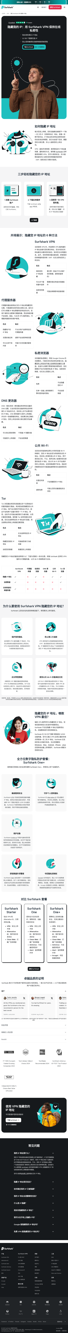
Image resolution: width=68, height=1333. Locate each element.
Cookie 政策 (59, 1328)
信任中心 (37, 1263)
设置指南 (53, 1284)
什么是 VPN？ (21, 1257)
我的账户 (44, 7)
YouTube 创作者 (39, 1284)
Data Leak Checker (56, 1273)
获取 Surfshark (34, 969)
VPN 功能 (20, 1260)
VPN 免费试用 (21, 1279)
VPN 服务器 (21, 1267)
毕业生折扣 (37, 1290)
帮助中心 (53, 1281)
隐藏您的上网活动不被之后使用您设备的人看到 (51, 363)
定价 (2, 1273)
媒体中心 (37, 1260)
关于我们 (37, 1257)
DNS (52, 1257)
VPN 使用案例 (21, 1263)
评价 (19, 1273)
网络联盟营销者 (38, 1281)
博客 (36, 1267)
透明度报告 (37, 1270)
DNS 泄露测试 (54, 1267)
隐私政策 (58, 1330)
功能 (8, 13)
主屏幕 (3, 13)
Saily (2, 1287)
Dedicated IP (21, 1270)
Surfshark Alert (5, 1263)
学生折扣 (37, 1287)
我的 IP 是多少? (55, 1260)
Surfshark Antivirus (6, 1267)
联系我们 (37, 1273)
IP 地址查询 (54, 1263)
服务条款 (64, 1330)
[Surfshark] (7, 7)
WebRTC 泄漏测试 (56, 1270)
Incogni (3, 1281)
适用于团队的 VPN (22, 1287)
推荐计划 (37, 1293)
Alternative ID (4, 1260)
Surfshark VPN (5, 1257)
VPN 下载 (20, 1276)
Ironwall (3, 1284)
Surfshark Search (5, 1270)
